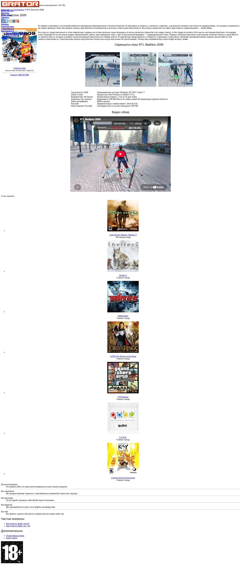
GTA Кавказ (123, 397)
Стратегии (6, 15)
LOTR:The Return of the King (123, 356)
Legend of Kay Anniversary (123, 478)
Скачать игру (20, 68)
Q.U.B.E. (123, 437)
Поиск (4, 38)
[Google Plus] (17, 21)
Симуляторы (7, 27)
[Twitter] (6, 21)
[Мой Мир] (13, 21)
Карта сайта (12, 36)
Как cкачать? (7, 31)
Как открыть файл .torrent (17, 524)
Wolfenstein (123, 316)
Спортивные (7, 29)
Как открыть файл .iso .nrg (18, 526)
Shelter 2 (123, 275)
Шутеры (5, 13)
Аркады (5, 24)
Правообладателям (16, 33)
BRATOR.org (7, 11)
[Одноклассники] (10, 21)
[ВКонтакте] (3, 21)
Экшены (5, 17)
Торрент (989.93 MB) (19, 75)
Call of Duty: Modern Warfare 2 (123, 235)
